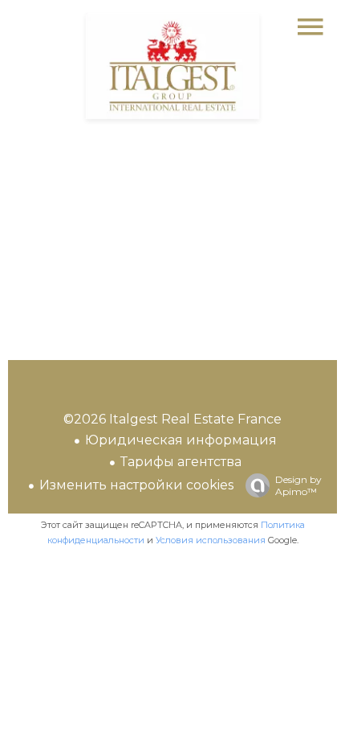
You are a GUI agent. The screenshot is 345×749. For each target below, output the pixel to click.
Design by (298, 485)
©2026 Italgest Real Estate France (172, 419)
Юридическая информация (181, 440)
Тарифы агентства (181, 461)
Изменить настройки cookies (136, 485)
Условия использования (211, 540)
